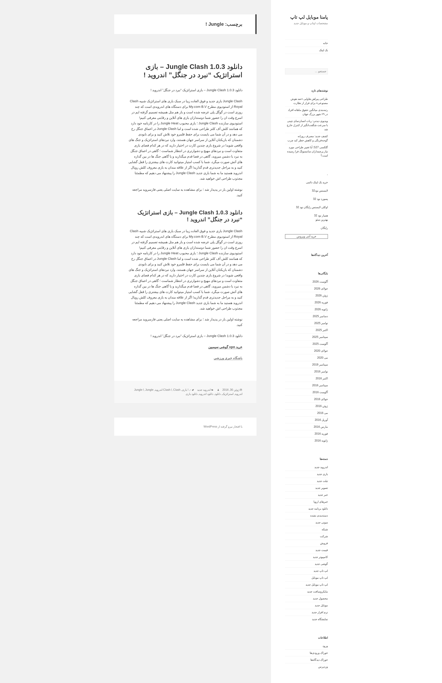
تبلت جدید (322, 481)
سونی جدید (321, 522)
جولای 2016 (321, 399)
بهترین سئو (322, 219)
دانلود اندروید (206, 393)
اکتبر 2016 (322, 378)
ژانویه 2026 (321, 309)
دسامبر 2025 (320, 316)
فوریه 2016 (321, 433)
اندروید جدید (321, 467)
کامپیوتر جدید (320, 557)
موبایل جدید (321, 605)
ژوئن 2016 (321, 406)
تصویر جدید (321, 487)
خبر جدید (323, 494)
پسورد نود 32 (320, 198)
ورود (325, 645)
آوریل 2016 (321, 419)
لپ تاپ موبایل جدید (317, 584)
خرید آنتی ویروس (306, 236)
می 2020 (322, 357)
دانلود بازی (192, 393)
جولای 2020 (321, 350)
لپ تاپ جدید (321, 570)
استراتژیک (227, 393)
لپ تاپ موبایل (319, 577)
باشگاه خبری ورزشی (228, 358)
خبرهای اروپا (321, 501)
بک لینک (323, 50)
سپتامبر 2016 (320, 385)
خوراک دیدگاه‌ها (319, 659)
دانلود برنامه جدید (318, 508)
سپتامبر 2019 (320, 364)
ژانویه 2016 (321, 440)
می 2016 (322, 412)
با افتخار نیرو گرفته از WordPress (223, 426)
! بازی (185, 389)
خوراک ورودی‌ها (319, 652)
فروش (324, 543)
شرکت (324, 536)
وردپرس (323, 666)
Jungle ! (139, 389)
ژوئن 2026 (321, 295)
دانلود (218, 393)
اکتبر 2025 (322, 330)
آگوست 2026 (320, 281)
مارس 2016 (321, 426)
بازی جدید (322, 474)
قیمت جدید (321, 550)
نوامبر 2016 (321, 371)
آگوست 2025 (320, 343)
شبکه (325, 529)
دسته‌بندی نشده (319, 515)
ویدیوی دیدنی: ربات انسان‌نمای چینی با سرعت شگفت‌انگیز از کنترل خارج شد (307, 125)
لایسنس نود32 (320, 190)
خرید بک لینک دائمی (317, 182)
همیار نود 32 (321, 215)
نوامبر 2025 (321, 323)
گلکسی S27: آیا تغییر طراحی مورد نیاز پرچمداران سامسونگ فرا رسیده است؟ (307, 151)
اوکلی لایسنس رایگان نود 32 (312, 207)
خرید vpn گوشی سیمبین (225, 347)
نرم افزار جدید (320, 612)
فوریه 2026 (321, 302)
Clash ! (167, 389)
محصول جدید (320, 598)
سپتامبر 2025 (320, 336)
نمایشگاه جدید (320, 619)
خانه (325, 43)
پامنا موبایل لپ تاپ (309, 17)
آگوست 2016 (320, 392)
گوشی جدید (321, 563)
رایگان (324, 227)
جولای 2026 (321, 288)
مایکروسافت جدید (317, 591)
